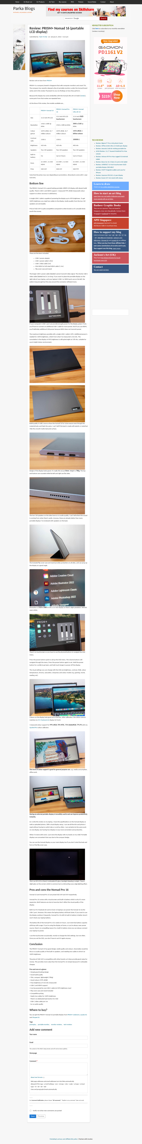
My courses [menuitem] (62, 2)
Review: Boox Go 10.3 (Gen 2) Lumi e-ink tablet (111, 162)
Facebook (105, 214)
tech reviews (68, 1024)
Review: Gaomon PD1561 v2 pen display (109, 175)
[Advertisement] (108, 120)
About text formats (37, 1077)
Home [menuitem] (17, 2)
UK (113, 235)
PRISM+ (49, 81)
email (98, 214)
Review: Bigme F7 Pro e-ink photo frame (109, 143)
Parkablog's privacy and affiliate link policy (63, 1139)
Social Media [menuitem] (92, 2)
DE (116, 235)
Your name (33, 1034)
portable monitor (43, 1024)
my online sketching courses (110, 187)
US (106, 235)
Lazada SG (83, 1015)
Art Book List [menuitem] (28, 2)
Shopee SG (35, 1017)
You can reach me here (101, 270)
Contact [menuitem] (103, 2)
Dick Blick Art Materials (105, 238)
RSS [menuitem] (72, 2)
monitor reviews (56, 1024)
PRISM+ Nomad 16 (47, 111)
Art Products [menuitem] (40, 2)
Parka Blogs (24, 8)
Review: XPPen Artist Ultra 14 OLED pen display (111, 146)
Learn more (116, 248)
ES (125, 235)
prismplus (33, 1024)
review (83, 96)
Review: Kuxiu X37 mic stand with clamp (109, 178)
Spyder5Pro (33, 728)
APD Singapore (99, 223)
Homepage (33, 1053)
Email (31, 1042)
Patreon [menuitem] (80, 2)
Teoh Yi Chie (43, 37)
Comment (33, 1061)
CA (110, 235)
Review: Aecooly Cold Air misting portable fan (111, 148)
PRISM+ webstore (73, 1015)
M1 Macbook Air (43, 720)
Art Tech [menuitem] (51, 2)
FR (120, 235)
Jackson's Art (117, 238)
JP (95, 238)
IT (122, 235)
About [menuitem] (112, 2)
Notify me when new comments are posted (47, 1111)
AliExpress (97, 240)
